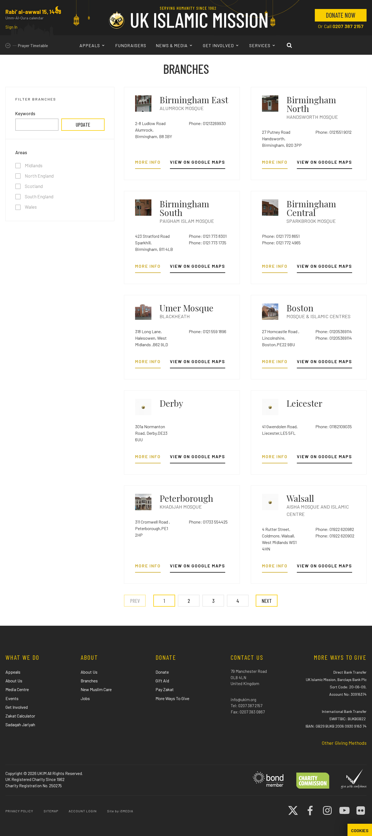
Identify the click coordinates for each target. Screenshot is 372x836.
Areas (21, 152)
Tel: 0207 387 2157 (246, 705)
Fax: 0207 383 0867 (248, 711)
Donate (162, 671)
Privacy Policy (19, 811)
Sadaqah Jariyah (20, 724)
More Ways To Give (172, 698)
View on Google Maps (197, 162)
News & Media (172, 45)
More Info (148, 162)
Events (12, 698)
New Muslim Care (96, 689)
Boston (299, 308)
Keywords (25, 113)
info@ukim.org (243, 699)
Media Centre (17, 689)
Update (83, 124)
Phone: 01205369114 (333, 331)
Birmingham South (184, 208)
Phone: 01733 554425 (208, 521)
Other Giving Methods (344, 743)
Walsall (300, 498)
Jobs (85, 698)
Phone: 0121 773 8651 (281, 236)
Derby (171, 403)
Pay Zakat (164, 689)
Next (267, 600)
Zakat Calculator (20, 715)
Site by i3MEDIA (120, 811)
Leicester (304, 403)
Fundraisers (130, 45)
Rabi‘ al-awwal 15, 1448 (33, 11)
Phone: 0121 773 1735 (207, 242)
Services (260, 45)
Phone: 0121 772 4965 (281, 242)
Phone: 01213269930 (207, 123)
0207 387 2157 (348, 26)
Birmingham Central (311, 208)
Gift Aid (162, 680)
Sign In (11, 27)
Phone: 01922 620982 (334, 529)
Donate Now (340, 15)
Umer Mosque (187, 308)
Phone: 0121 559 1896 (207, 331)
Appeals (90, 45)
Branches (89, 680)
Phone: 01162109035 (333, 426)
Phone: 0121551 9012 (333, 132)
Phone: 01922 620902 (334, 535)
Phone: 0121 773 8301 (208, 236)
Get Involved (219, 45)
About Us (13, 680)
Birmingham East (194, 99)
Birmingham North (311, 104)
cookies (359, 830)
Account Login (83, 811)
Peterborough (186, 498)
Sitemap (51, 811)
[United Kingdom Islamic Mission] (188, 17)
